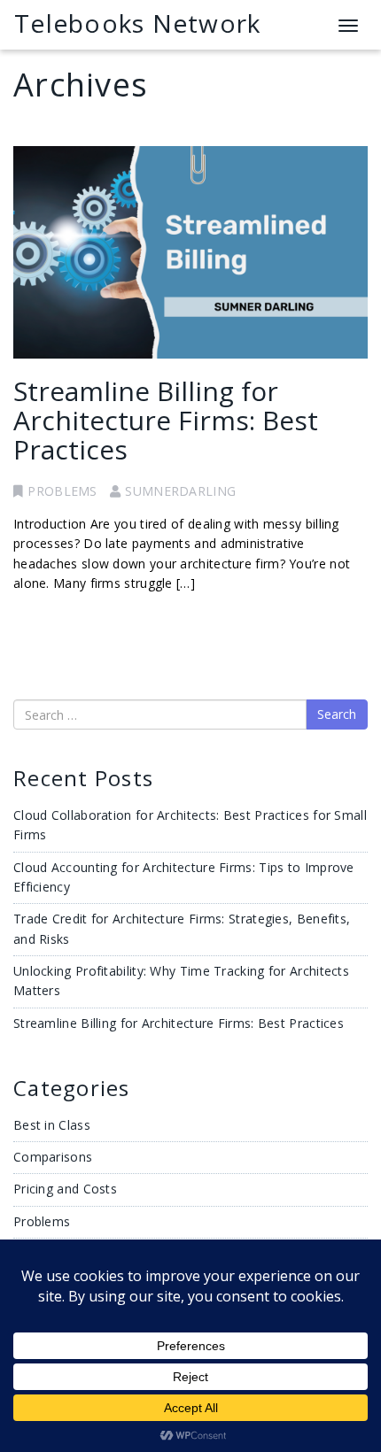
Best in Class (51, 1124)
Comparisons (52, 1156)
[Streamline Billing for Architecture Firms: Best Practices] (190, 252)
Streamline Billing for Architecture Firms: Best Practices (165, 420)
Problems (62, 491)
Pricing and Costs (65, 1188)
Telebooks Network (137, 23)
